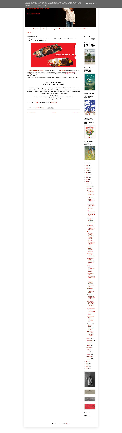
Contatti (29, 32)
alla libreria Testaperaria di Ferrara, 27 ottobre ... (91, 290)
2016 (87, 363)
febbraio (89, 356)
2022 (87, 175)
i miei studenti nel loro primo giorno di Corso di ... (91, 206)
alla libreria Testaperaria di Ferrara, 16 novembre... (91, 200)
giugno (89, 347)
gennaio (89, 358)
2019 (87, 181)
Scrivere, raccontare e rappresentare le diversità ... (90, 192)
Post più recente (31, 112)
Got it (95, 3)
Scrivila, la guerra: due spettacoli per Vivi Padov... (91, 297)
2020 (87, 179)
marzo (89, 354)
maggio (89, 349)
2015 (87, 366)
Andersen (63, 70)
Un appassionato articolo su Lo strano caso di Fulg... (91, 213)
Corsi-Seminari (68, 29)
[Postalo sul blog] (49, 108)
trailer (37, 102)
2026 (87, 165)
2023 (87, 172)
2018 (87, 184)
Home (28, 29)
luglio (88, 345)
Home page (53, 112)
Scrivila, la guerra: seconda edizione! (90, 249)
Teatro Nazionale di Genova (35, 70)
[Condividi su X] (50, 108)
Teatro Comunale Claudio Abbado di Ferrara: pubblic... (90, 235)
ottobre (89, 338)
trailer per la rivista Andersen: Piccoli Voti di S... (91, 220)
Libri (43, 29)
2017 (87, 361)
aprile (88, 352)
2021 (87, 177)
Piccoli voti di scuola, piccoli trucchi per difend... (90, 326)
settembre (90, 340)
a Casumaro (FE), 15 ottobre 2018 (91, 255)
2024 (87, 170)
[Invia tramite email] (48, 108)
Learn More (88, 3)
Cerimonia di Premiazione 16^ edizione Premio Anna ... (90, 303)
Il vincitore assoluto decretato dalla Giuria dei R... (90, 283)
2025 (87, 168)
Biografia (36, 29)
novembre (89, 188)
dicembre (89, 186)
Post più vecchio (76, 112)
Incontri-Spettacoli (54, 29)
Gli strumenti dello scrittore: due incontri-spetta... (91, 268)
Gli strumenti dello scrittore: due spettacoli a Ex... (91, 260)
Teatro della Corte (65, 74)
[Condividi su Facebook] (52, 108)
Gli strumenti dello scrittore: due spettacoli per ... (91, 276)
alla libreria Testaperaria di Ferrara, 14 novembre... (91, 227)
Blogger (68, 423)
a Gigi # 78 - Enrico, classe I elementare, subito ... (91, 242)
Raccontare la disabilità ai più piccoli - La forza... (90, 333)
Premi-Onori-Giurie (82, 29)
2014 (87, 368)
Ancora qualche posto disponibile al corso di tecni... (91, 311)
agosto (89, 342)
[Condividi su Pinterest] (53, 108)
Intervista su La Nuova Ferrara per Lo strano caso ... (90, 319)
